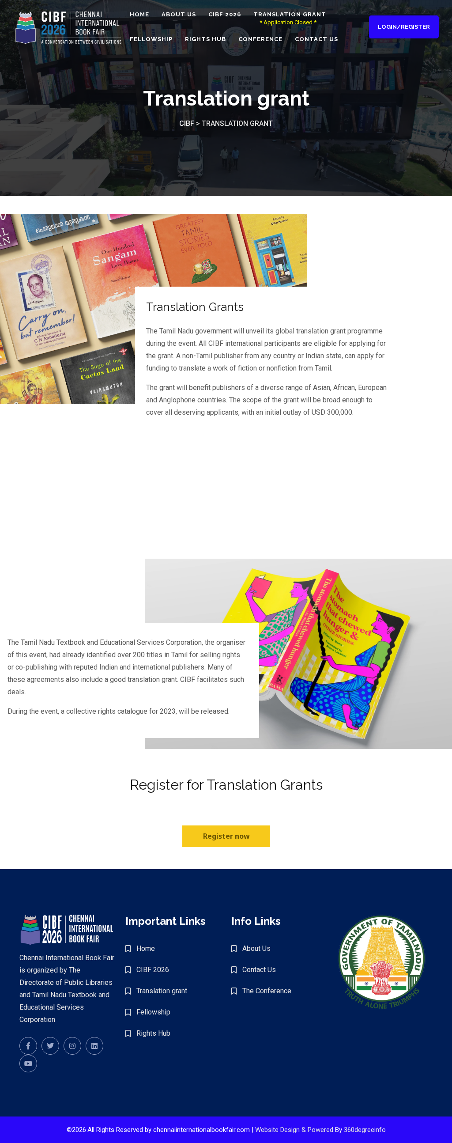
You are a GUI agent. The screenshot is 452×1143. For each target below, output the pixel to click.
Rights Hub (205, 39)
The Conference (266, 991)
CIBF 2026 (224, 14)
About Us (179, 14)
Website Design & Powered (294, 1130)
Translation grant (289, 14)
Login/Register (404, 26)
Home (139, 14)
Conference (260, 39)
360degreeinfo (365, 1130)
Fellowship (151, 39)
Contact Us (316, 39)
